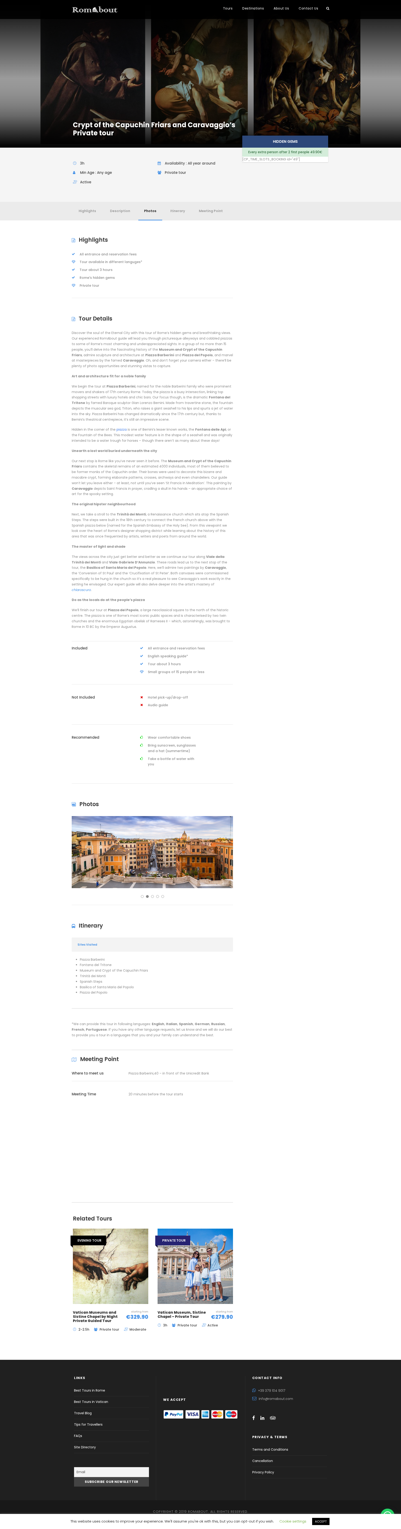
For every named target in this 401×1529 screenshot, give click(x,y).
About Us (281, 8)
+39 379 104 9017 (271, 1390)
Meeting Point (211, 211)
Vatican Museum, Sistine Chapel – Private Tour (182, 1314)
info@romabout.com (276, 1398)
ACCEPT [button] (321, 1521)
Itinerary (177, 211)
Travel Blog (83, 1413)
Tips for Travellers (88, 1424)
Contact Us (308, 8)
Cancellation (262, 1461)
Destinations (253, 8)
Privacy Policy (263, 1472)
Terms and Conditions (270, 1449)
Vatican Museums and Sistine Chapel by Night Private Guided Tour (95, 1316)
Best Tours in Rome (89, 1390)
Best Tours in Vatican (91, 1401)
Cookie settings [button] (292, 1521)
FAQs (78, 1436)
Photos (150, 211)
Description (120, 211)
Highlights (87, 211)
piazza (121, 429)
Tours (228, 8)
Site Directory (85, 1447)
